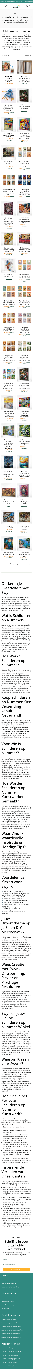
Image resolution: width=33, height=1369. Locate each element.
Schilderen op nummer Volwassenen (13, 1323)
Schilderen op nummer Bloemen (11, 1337)
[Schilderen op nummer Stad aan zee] (24, 543)
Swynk (27, 1227)
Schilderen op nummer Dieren (11, 1333)
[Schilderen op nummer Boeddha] (8, 543)
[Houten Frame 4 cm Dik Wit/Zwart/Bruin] (24, 67)
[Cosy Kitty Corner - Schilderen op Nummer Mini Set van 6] (24, 152)
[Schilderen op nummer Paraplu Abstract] (8, 124)
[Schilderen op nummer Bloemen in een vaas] (24, 95)
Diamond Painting (7, 1348)
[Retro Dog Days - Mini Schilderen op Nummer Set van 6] (24, 292)
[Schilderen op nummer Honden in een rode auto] (24, 239)
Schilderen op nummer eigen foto (12, 1330)
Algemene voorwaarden (8, 1283)
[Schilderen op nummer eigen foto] (8, 67)
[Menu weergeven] (2, 6)
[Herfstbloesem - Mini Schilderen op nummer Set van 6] (8, 318)
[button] (6, 6)
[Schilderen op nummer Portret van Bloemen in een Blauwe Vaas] (24, 374)
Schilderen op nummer (8, 1319)
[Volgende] (28, 565)
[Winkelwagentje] (30, 6)
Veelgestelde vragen (7, 1301)
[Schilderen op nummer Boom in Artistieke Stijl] (24, 462)
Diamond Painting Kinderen (10, 1355)
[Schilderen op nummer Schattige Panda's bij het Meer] (24, 430)
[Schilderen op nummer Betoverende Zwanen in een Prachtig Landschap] (8, 430)
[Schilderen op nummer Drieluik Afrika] (8, 490)
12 (22, 565)
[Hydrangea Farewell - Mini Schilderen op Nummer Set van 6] (24, 318)
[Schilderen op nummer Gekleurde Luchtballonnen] (24, 402)
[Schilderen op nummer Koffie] (8, 517)
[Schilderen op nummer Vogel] (8, 265)
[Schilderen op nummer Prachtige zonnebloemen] (8, 239)
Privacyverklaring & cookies (10, 1287)
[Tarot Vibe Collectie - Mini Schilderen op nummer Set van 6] (8, 180)
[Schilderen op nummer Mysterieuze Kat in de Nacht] (8, 462)
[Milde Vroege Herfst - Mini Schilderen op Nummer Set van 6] (8, 346)
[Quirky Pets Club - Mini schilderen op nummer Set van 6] (24, 265)
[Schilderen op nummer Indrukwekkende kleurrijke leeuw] (24, 124)
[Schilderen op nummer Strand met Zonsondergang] (8, 402)
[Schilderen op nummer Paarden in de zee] (24, 517)
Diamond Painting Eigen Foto (10, 1359)
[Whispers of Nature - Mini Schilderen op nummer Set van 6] (24, 346)
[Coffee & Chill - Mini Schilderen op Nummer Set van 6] (8, 292)
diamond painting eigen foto (15, 895)
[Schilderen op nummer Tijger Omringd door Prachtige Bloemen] (8, 208)
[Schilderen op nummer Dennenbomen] (8, 152)
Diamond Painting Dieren (9, 1362)
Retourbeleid (5, 1308)
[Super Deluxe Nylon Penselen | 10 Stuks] (8, 95)
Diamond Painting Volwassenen (11, 1351)
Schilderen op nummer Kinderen (11, 1326)
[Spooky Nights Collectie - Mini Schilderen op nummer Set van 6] (24, 180)
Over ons (4, 1280)
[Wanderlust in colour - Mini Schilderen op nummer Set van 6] (8, 374)
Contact (3, 1298)
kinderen (18, 609)
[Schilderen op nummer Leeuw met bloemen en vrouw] (24, 208)
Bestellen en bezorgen (8, 1305)
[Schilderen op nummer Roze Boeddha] (24, 490)
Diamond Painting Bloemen (10, 1366)
